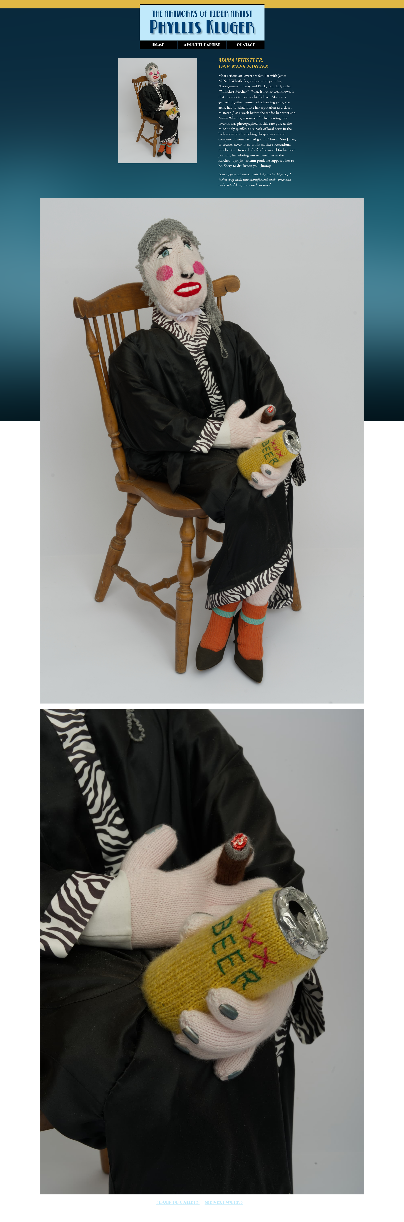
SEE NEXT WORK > (224, 1202)
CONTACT (246, 45)
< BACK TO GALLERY (177, 1202)
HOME (158, 45)
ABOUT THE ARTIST (202, 45)
